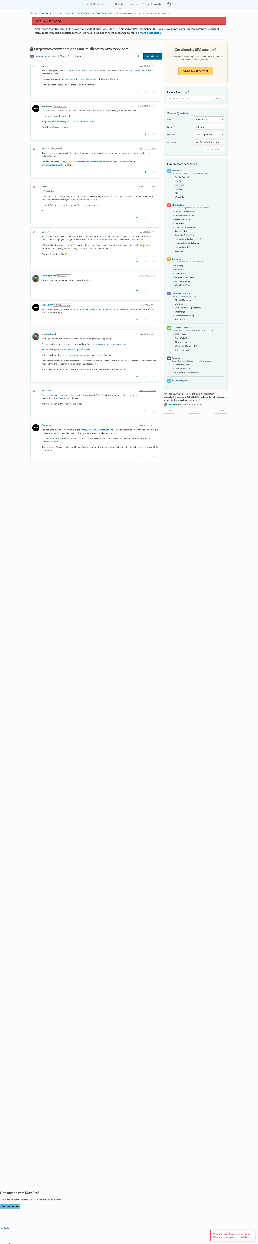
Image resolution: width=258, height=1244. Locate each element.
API (176, 193)
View (169, 119)
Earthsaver (46, 66)
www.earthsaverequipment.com (87, 70)
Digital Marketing (181, 293)
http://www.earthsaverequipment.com (79, 79)
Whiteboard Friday (183, 285)
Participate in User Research (187, 372)
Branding (179, 304)
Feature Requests (182, 369)
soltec (44, 186)
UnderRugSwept (49, 276)
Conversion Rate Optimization (188, 308)
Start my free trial (195, 71)
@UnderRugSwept (63, 305)
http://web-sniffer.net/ (107, 239)
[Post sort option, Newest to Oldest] (138, 56)
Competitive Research (184, 215)
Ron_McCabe (174, 405)
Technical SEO (181, 231)
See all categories (181, 380)
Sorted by (171, 134)
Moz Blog (179, 265)
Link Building (180, 223)
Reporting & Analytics (184, 235)
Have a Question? (178, 92)
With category (172, 142)
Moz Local (179, 185)
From (169, 127)
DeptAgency (47, 106)
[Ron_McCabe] (165, 404)
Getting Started (182, 177)
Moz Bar (178, 189)
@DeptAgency (64, 276)
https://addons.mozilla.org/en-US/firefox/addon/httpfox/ (68, 121)
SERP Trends (180, 334)
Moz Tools (177, 170)
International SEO (182, 247)
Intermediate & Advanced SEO (188, 239)
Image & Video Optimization (187, 243)
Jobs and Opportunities (185, 277)
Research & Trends (181, 327)
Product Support (182, 365)
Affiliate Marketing (183, 300)
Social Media (180, 319)
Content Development (185, 211)
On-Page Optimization (45, 56)
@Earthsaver (61, 106)
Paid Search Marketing (184, 316)
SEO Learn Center (182, 281)
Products (5, 1228)
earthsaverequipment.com (139, 70)
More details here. (150, 32)
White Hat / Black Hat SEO (186, 346)
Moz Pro (178, 181)
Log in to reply (153, 56)
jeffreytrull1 (47, 390)
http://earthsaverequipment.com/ (95, 309)
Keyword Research (183, 219)
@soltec (57, 149)
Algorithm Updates (183, 342)
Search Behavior (182, 338)
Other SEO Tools (182, 350)
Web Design (180, 312)
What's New (180, 197)
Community (177, 259)
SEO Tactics (178, 205)
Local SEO (179, 251)
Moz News (179, 269)
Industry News (181, 273)
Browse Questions (178, 113)
